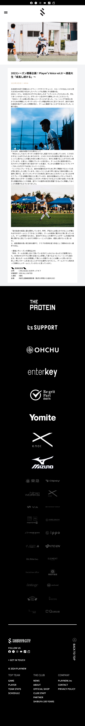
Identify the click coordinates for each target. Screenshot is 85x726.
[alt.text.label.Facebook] (31, 3)
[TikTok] (49, 3)
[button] (5, 12)
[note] (53, 3)
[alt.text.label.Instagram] (40, 3)
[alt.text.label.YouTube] (45, 3)
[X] (36, 3)
